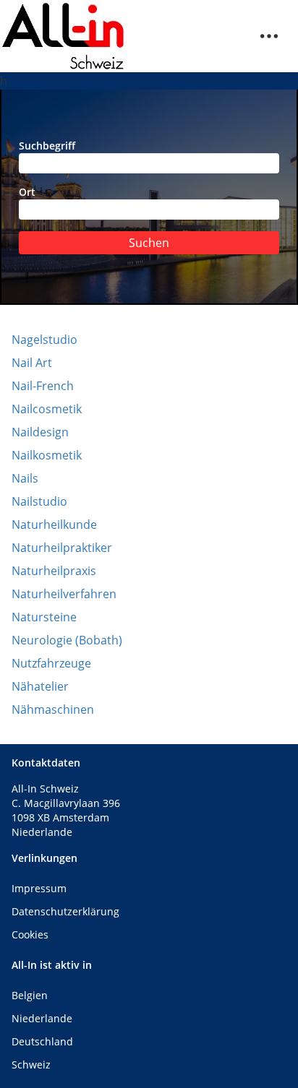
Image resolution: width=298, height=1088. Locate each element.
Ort (27, 192)
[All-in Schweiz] (63, 36)
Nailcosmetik (47, 409)
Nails (25, 478)
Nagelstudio (44, 339)
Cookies (30, 934)
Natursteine (44, 617)
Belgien (30, 995)
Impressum (39, 888)
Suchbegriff (47, 145)
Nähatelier (40, 686)
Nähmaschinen (53, 709)
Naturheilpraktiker (62, 548)
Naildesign (40, 432)
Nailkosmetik (47, 455)
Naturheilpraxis (54, 571)
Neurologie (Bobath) (67, 640)
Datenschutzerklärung (65, 911)
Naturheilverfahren (64, 594)
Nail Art (32, 363)
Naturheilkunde (54, 524)
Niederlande (42, 1018)
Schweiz (31, 1064)
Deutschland (42, 1041)
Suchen (149, 243)
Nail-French (43, 386)
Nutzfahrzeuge (51, 663)
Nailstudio (39, 501)
